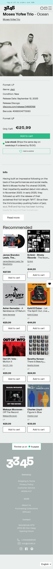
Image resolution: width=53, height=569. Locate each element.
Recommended (17, 227)
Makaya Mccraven (10, 416)
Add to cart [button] (14, 277)
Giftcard (26, 512)
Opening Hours (26, 531)
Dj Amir (30, 261)
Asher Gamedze (9, 315)
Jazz (12, 89)
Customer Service (26, 487)
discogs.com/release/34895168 (19, 106)
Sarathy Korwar (33, 365)
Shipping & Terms (26, 481)
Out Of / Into (8, 365)
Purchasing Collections (26, 508)
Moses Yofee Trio (18, 14)
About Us (26, 505)
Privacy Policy (26, 484)
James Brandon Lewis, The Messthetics (13, 262)
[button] (50, 8)
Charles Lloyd (32, 416)
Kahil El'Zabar (32, 315)
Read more (13, 217)
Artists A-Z (26, 491)
